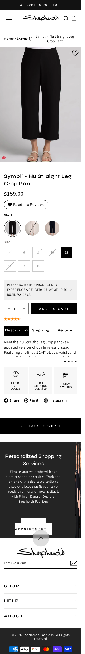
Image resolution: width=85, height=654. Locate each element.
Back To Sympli (44, 426)
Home (9, 39)
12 (66, 252)
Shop (12, 586)
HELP (11, 600)
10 (54, 254)
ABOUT (14, 616)
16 (24, 266)
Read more (70, 361)
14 (12, 268)
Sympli (23, 39)
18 (38, 266)
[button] (9, 18)
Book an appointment (31, 526)
